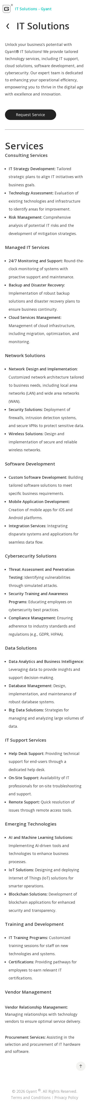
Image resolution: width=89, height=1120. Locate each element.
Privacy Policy (66, 1097)
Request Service (30, 114)
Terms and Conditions (31, 1097)
